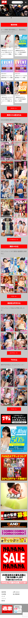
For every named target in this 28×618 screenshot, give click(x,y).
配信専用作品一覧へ (14, 353)
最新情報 (4, 592)
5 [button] (15, 18)
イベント (4, 598)
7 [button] (18, 18)
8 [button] (19, 18)
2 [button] (10, 18)
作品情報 (4, 594)
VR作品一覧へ (14, 296)
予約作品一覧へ (14, 409)
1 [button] (8, 18)
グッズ (3, 596)
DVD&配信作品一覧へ (14, 239)
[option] (14, 10)
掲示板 (3, 600)
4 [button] (13, 18)
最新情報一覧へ (14, 108)
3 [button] (11, 18)
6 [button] (16, 18)
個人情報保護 (16, 594)
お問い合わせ (16, 592)
